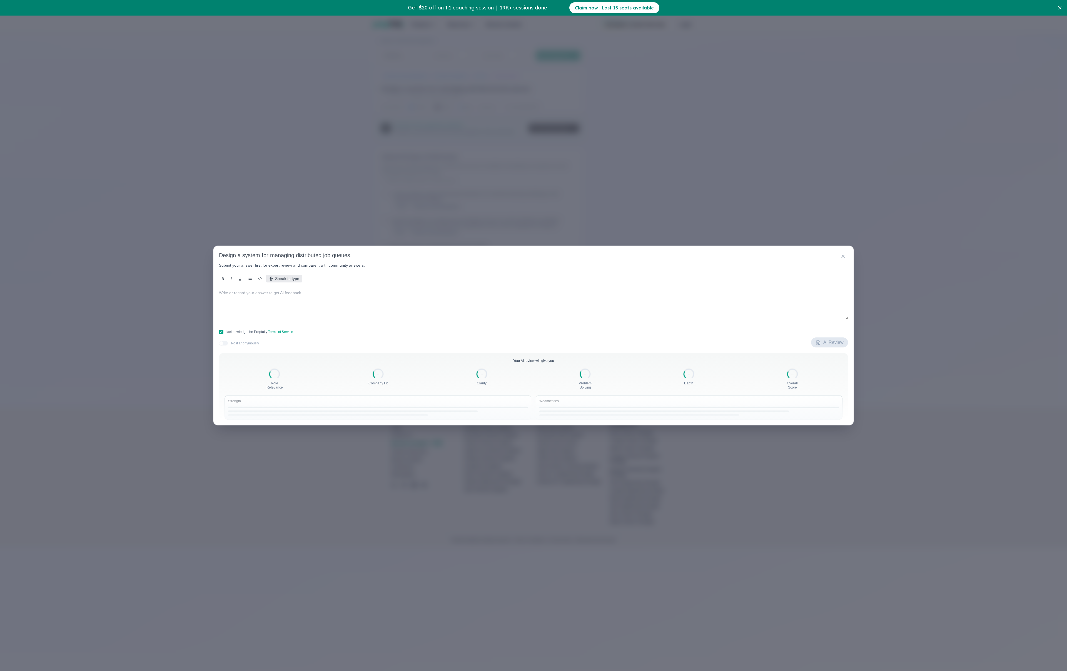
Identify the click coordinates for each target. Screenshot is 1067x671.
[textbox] (533, 300)
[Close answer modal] (843, 256)
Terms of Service (280, 332)
